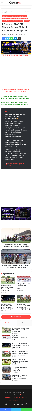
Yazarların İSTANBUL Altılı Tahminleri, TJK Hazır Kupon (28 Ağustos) (20, 369)
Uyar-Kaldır (15, 397)
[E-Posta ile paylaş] (19, 38)
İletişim (21, 400)
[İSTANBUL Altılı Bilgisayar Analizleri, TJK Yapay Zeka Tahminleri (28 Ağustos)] (6, 377)
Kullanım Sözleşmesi (14, 400)
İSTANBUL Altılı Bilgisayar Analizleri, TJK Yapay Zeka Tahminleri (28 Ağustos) (19, 376)
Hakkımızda (8, 397)
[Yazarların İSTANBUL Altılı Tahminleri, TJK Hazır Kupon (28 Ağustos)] (6, 369)
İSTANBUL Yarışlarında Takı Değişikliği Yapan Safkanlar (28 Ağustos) (20, 361)
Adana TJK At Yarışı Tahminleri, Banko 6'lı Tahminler (14, 16)
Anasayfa (5, 11)
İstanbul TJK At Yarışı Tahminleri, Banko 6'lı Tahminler (15, 18)
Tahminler (27, 20)
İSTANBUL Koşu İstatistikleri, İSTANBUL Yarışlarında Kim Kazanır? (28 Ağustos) (23, 306)
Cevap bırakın (16, 317)
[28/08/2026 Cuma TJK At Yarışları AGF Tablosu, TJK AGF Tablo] (24, 279)
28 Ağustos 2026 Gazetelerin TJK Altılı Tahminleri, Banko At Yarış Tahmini (7, 288)
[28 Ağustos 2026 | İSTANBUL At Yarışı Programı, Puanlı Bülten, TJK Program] (8, 299)
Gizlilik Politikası (23, 397)
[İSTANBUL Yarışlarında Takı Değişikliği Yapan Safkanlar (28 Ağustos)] (6, 362)
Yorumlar (24, 323)
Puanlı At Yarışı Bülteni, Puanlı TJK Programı (13, 20)
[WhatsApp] (11, 38)
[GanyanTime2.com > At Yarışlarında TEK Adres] (16, 2)
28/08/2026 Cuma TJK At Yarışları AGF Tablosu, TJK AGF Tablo (23, 286)
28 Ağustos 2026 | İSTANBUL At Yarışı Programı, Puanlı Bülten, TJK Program (7, 306)
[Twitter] (7, 38)
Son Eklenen (8, 323)
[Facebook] (3, 38)
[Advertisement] (16, 72)
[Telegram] (15, 38)
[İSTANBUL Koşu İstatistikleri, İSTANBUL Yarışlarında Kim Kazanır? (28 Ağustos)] (24, 299)
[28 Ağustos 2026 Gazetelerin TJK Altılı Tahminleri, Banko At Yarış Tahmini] (8, 280)
